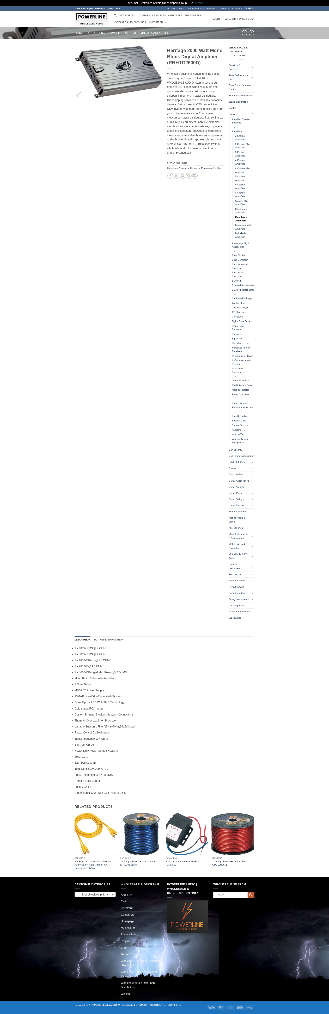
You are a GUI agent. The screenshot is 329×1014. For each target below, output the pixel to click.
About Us (210, 8)
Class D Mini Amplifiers (241, 203)
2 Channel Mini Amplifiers (242, 146)
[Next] (253, 844)
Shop (124, 947)
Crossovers (237, 316)
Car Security (235, 449)
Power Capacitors (240, 394)
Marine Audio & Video (237, 519)
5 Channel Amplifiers (240, 178)
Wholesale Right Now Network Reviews (139, 974)
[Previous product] (251, 32)
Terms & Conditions (230, 8)
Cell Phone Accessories (241, 456)
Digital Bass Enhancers (238, 328)
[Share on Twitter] (176, 176)
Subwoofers (238, 425)
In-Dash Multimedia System (241, 362)
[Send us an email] (249, 8)
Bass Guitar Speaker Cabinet (240, 87)
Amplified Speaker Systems (241, 121)
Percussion (235, 574)
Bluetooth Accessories (241, 95)
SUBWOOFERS (193, 15)
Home (79, 33)
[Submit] (251, 895)
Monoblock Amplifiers (152, 33)
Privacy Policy (129, 934)
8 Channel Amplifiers (240, 194)
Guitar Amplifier (237, 487)
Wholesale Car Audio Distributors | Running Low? (141, 963)
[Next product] (244, 32)
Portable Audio (237, 586)
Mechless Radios (240, 390)
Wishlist (125, 993)
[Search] (115, 15)
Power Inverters (240, 403)
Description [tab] (82, 639)
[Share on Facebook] (170, 176)
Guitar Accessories (239, 480)
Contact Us (127, 914)
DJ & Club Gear (237, 462)
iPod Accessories (240, 380)
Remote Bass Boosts (242, 407)
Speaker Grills (239, 420)
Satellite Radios (240, 416)
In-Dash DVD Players (242, 356)
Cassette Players (240, 307)
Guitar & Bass (236, 474)
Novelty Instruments (235, 566)
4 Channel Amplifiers (240, 162)
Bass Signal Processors (238, 274)
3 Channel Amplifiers (240, 154)
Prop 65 (125, 941)
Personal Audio (237, 580)
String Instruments (239, 599)
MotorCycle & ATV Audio (238, 556)
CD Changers (238, 312)
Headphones (238, 343)
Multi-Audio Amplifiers (240, 235)
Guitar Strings (236, 499)
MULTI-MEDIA (156, 22)
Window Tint (238, 434)
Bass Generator (240, 260)
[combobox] (95, 894)
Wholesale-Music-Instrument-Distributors (138, 985)
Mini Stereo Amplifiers (241, 211)
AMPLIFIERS (175, 15)
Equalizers (237, 338)
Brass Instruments (238, 101)
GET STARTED (174, 8)
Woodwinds (235, 617)
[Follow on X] (246, 8)
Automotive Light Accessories (240, 245)
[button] (216, 19)
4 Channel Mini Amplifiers (242, 170)
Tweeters (236, 429)
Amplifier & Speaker (234, 67)
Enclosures (237, 334)
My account (193, 8)
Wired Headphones (239, 611)
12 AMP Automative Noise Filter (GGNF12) (183, 863)
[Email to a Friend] (182, 176)
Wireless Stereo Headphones (240, 441)
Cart (123, 901)
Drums (232, 468)
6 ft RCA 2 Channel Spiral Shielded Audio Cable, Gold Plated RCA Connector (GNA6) (93, 864)
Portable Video (237, 593)
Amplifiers (119, 33)
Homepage (127, 921)
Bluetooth (236, 280)
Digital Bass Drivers (242, 321)
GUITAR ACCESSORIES (153, 15)
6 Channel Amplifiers (240, 186)
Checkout (126, 908)
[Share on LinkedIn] (195, 176)
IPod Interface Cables (243, 385)
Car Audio (96, 33)
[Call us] (253, 8)
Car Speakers (239, 303)
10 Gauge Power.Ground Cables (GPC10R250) (229, 863)
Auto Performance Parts (238, 77)
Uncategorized (237, 605)
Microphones (236, 527)
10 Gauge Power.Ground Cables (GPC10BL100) (137, 863)
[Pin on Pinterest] (189, 176)
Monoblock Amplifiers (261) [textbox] (95, 894)
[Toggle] (252, 67)
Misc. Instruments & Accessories (238, 536)
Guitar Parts (235, 493)
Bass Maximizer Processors (240, 266)
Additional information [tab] (108, 639)
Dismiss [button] (199, 3)
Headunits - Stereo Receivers (241, 349)
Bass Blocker (238, 255)
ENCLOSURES (138, 22)
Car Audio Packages (242, 298)
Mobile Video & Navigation (237, 546)
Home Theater (237, 505)
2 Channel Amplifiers (240, 138)
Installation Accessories (238, 370)
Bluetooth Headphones (243, 290)
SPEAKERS (121, 22)
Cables (232, 108)
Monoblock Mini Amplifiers (243, 227)
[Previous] (74, 844)
